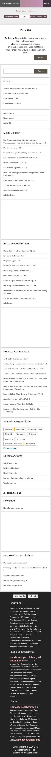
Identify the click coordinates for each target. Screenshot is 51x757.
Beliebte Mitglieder (11, 468)
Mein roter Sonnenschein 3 (15, 563)
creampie (9, 439)
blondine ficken (35, 429)
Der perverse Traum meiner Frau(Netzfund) (28, 364)
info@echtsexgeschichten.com (21, 647)
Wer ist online (9, 483)
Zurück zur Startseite (14, 38)
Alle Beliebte (9, 195)
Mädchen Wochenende (13, 575)
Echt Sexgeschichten (10, 3)
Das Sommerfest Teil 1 (13, 163)
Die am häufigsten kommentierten (18, 478)
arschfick (20, 429)
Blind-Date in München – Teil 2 (29, 394)
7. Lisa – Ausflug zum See (14, 185)
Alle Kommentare (11, 463)
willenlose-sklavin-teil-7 (14, 190)
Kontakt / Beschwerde (22, 707)
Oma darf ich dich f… (12, 276)
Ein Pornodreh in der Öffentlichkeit (19, 158)
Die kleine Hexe (10, 148)
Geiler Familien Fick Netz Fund (17, 251)
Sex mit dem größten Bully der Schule (20, 153)
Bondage (20, 434)
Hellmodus (33, 596)
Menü (46, 3)
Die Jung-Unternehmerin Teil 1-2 (17, 286)
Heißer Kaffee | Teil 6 (19, 359)
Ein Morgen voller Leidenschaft (17, 298)
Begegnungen (9, 261)
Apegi (6, 399)
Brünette (32, 434)
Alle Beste (7, 303)
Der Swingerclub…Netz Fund (16, 271)
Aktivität (7, 123)
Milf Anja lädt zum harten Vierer (17, 266)
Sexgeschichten (12, 17)
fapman (6, 409)
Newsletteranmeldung (13, 508)
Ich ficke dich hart (11, 256)
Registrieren (8, 118)
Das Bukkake (27, 404)
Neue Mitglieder (10, 473)
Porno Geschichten (38, 17)
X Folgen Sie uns (12, 493)
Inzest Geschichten (12, 103)
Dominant (30, 444)
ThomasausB (9, 374)
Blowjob (8, 434)
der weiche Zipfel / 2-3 (13, 168)
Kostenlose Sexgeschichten (16, 93)
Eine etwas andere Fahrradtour (32, 374)
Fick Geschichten (11, 98)
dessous (21, 439)
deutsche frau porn (13, 444)
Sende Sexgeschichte (26, 11)
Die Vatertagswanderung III (15, 580)
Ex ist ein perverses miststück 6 (17, 281)
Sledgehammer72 (11, 404)
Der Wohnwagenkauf (12, 585)
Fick (24, 17)
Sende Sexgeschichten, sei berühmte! (20, 88)
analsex (8, 429)
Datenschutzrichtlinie (28, 739)
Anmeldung (8, 113)
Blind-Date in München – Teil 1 (30, 369)
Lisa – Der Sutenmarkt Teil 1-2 (16, 180)
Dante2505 (8, 379)
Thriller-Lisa (8, 369)
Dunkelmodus (19, 596)
